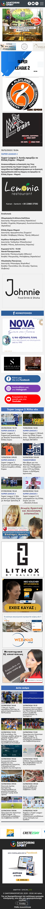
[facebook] (29, 3)
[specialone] (35, 833)
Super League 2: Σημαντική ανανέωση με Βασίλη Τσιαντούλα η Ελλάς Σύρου (11, 436)
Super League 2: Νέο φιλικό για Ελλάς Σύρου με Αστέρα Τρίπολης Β (11, 498)
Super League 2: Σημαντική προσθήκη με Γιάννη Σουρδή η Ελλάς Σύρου (11, 465)
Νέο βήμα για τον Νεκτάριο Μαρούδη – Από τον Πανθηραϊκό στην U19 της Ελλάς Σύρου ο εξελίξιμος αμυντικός (32, 467)
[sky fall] (27, 46)
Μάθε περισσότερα (22, 907)
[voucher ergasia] (19, 833)
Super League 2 (9, 154)
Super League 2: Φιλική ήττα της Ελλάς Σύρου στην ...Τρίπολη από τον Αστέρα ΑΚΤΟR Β (33, 436)
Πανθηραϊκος (29, 460)
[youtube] (33, 3)
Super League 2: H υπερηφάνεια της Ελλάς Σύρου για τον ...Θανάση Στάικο (33, 499)
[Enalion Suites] (11, 46)
